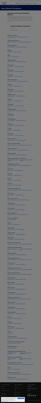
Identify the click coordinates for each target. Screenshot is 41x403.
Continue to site (20, 398)
